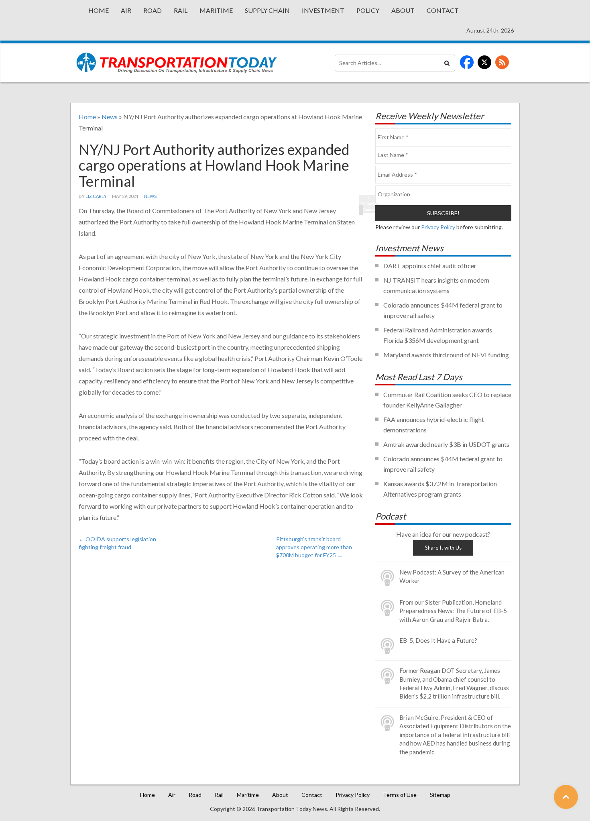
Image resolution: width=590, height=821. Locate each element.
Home (98, 10)
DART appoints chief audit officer (429, 265)
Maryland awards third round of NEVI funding (446, 355)
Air (126, 10)
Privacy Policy (438, 227)
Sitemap (440, 794)
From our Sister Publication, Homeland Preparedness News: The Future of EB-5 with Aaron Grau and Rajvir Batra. (453, 611)
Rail (180, 10)
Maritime (216, 10)
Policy (367, 10)
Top (566, 797)
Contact (443, 10)
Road (152, 10)
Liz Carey (96, 196)
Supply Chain (267, 10)
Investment (323, 10)
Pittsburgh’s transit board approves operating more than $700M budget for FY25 (314, 547)
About (403, 10)
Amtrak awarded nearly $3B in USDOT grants (446, 444)
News (110, 116)
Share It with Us (443, 547)
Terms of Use (400, 794)
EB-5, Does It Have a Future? (438, 640)
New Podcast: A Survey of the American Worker (452, 576)
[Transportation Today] (176, 63)
